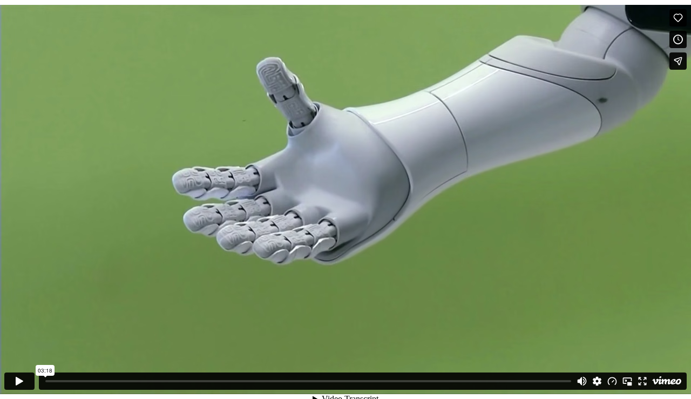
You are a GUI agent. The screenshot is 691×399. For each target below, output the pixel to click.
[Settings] (597, 381)
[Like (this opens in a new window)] (678, 17)
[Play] (19, 381)
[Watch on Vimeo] (666, 381)
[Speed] (612, 381)
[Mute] (581, 381)
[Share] (678, 61)
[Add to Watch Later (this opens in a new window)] (678, 39)
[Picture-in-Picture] (627, 381)
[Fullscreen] (642, 381)
